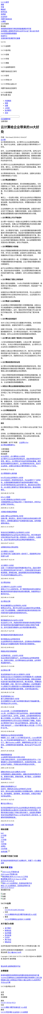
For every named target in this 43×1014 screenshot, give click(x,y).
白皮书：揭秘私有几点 (16, 789)
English (7, 937)
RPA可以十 (12, 477)
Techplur (21, 910)
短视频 (17, 29)
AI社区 (7, 108)
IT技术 (36, 31)
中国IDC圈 (21, 980)
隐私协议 (8, 942)
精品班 (3, 9)
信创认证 (18, 31)
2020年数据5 (13, 499)
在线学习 (4, 36)
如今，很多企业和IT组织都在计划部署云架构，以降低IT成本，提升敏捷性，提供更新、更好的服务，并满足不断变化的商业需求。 (21, 793)
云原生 (16, 547)
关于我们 (8, 928)
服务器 (14, 473)
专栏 (15, 38)
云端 (7, 445)
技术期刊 (8, 110)
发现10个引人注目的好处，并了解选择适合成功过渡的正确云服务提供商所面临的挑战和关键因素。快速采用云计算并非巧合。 (21, 591)
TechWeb (4, 977)
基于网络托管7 (10, 699)
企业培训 (4, 16)
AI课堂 (3, 21)
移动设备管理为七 (13, 605)
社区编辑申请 (5, 119)
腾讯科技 (10, 975)
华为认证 (25, 31)
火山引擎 (7, 982)
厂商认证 (31, 31)
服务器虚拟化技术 (16, 635)
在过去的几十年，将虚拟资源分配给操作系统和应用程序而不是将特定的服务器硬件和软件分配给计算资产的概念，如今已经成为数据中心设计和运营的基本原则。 (21, 625)
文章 (2, 38)
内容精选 (8, 101)
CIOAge (12, 910)
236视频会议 (13, 980)
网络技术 (4, 651)
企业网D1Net (23, 442)
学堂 (2, 7)
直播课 (22, 29)
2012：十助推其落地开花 (14, 711)
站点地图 (8, 933)
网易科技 (17, 975)
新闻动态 (8, 930)
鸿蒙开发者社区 (6, 19)
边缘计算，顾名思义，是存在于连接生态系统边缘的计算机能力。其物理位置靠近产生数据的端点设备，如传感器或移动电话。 (21, 521)
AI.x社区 (33, 914)
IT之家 (36, 977)
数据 (15, 512)
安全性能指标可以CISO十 (15, 674)
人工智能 (7, 497)
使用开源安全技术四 (13, 757)
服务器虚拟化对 (12, 620)
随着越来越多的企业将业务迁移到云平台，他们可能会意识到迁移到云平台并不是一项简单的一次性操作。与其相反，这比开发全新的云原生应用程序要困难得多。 (21, 537)
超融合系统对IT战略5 (13, 772)
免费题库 (13, 33)
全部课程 (4, 31)
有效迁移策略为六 (15, 532)
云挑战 (8, 582)
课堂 (12, 38)
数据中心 (12, 445)
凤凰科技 (23, 975)
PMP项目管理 (5, 33)
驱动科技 (29, 975)
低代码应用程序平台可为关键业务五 (21, 808)
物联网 (3, 755)
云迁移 (11, 547)
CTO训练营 (26, 919)
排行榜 (12, 29)
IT (16, 786)
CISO (12, 696)
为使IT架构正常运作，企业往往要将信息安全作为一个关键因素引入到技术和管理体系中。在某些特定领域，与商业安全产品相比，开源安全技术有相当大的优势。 (21, 762)
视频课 (3, 29)
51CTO (7, 910)
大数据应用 (10, 512)
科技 (10, 755)
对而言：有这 (13, 456)
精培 (14, 919)
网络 (15, 651)
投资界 (36, 980)
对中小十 (11, 587)
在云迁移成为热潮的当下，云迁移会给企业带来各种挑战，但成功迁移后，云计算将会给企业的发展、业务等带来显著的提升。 (21, 660)
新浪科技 (4, 975)
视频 (6, 103)
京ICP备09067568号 (14, 952)
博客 (2, 4)
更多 (11, 867)
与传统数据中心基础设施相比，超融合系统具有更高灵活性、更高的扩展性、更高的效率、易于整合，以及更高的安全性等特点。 (21, 776)
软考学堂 (28, 29)
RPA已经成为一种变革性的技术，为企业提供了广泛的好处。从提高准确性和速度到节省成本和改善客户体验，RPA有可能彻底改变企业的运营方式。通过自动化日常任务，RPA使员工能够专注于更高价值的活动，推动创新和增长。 (21, 485)
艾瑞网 (9, 977)
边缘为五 (12, 516)
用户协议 (8, 939)
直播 (18, 38)
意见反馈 (8, 935)
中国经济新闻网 (28, 977)
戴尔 (2, 803)
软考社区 (4, 12)
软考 (13, 31)
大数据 (3, 512)
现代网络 (10, 639)
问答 (8, 38)
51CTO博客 (9, 914)
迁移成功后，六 (12, 655)
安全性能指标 (5, 696)
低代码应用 (10, 825)
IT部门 (3, 825)
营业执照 (4, 966)
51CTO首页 (5, 2)
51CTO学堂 (9, 919)
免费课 (3, 14)
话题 (6, 105)
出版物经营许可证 (14, 966)
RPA (2, 497)
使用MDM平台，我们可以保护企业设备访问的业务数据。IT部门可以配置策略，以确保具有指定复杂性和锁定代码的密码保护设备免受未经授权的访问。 (21, 610)
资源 (5, 38)
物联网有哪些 (12, 735)
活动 (6, 113)
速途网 (20, 977)
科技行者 (36, 975)
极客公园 (5, 980)
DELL (11, 803)
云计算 (3, 445)
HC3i (17, 910)
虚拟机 (8, 635)
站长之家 (15, 977)
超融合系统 (5, 786)
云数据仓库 (5, 547)
